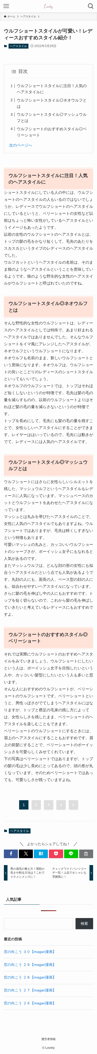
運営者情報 (48, 1039)
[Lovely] (48, 6)
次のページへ (20, 145)
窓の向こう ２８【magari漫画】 (30, 977)
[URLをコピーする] (86, 854)
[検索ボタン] (91, 6)
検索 (84, 924)
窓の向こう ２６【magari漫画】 (30, 1003)
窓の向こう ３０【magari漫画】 (30, 952)
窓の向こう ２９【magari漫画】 (30, 965)
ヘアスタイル (18, 46)
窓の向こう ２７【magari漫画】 (30, 990)
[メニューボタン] (6, 6)
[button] (11, 854)
